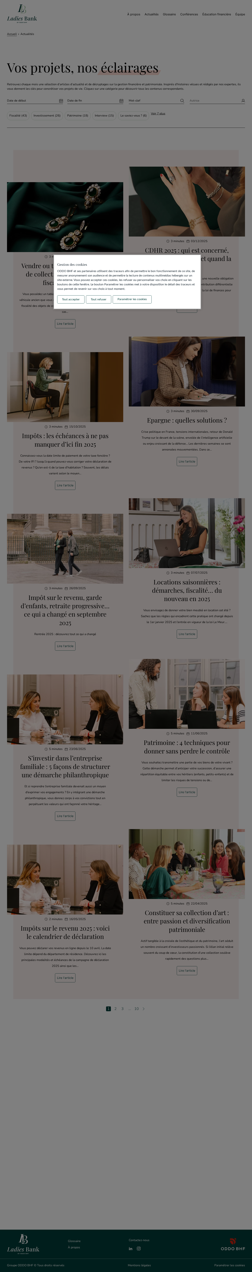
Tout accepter (71, 299)
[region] (127, 281)
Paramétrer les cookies (132, 299)
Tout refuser (98, 299)
